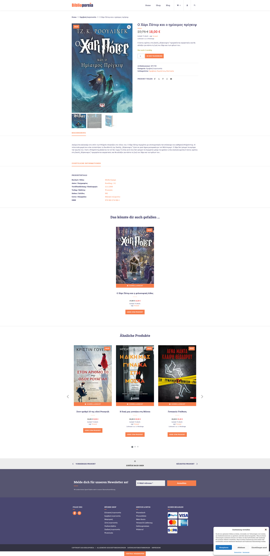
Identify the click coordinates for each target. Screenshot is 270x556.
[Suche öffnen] (194, 5)
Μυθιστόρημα (110, 180)
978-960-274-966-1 (112, 200)
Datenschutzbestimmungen (138, 548)
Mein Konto (140, 519)
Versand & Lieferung (144, 523)
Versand (155, 36)
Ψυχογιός (109, 190)
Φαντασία (170, 71)
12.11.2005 (109, 186)
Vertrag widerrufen (135, 554)
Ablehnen (241, 547)
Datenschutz (238, 552)
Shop (158, 5)
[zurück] (68, 397)
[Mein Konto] (187, 5)
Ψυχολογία (108, 533)
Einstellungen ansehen (259, 547)
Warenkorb (140, 512)
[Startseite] (82, 5)
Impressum (246, 552)
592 (106, 193)
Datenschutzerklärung (109, 489)
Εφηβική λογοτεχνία (88, 17)
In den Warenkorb (154, 56)
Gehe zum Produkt (135, 312)
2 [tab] (135, 446)
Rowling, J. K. (110, 183)
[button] (266, 530)
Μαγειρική (108, 519)
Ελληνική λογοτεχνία (112, 512)
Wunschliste (141, 516)
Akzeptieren (223, 547)
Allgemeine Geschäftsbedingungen (111, 548)
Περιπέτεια (161, 71)
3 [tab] (137, 446)
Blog (168, 5)
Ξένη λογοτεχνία (110, 523)
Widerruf (139, 529)
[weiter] (202, 397)
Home (148, 5)
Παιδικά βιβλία (110, 526)
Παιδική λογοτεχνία (112, 529)
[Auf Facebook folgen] (74, 513)
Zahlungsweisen (142, 526)
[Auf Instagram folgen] (79, 513)
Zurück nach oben (135, 465)
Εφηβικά (152, 71)
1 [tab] (132, 446)
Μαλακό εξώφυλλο (112, 197)
